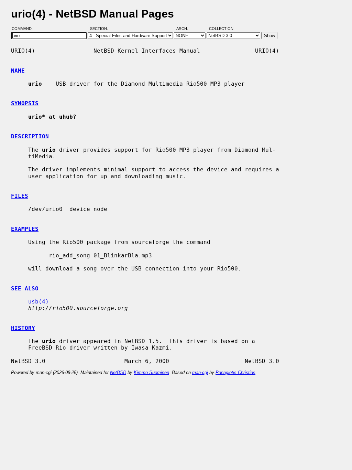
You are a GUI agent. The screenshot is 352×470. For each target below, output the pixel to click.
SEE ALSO (24, 288)
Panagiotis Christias (235, 372)
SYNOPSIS (24, 103)
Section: (100, 28)
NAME (18, 70)
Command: (24, 28)
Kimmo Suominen (151, 372)
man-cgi (200, 372)
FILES (19, 196)
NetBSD (118, 372)
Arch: (185, 28)
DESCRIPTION (30, 136)
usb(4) (38, 301)
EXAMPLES (24, 229)
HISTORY (23, 328)
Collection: (221, 28)
